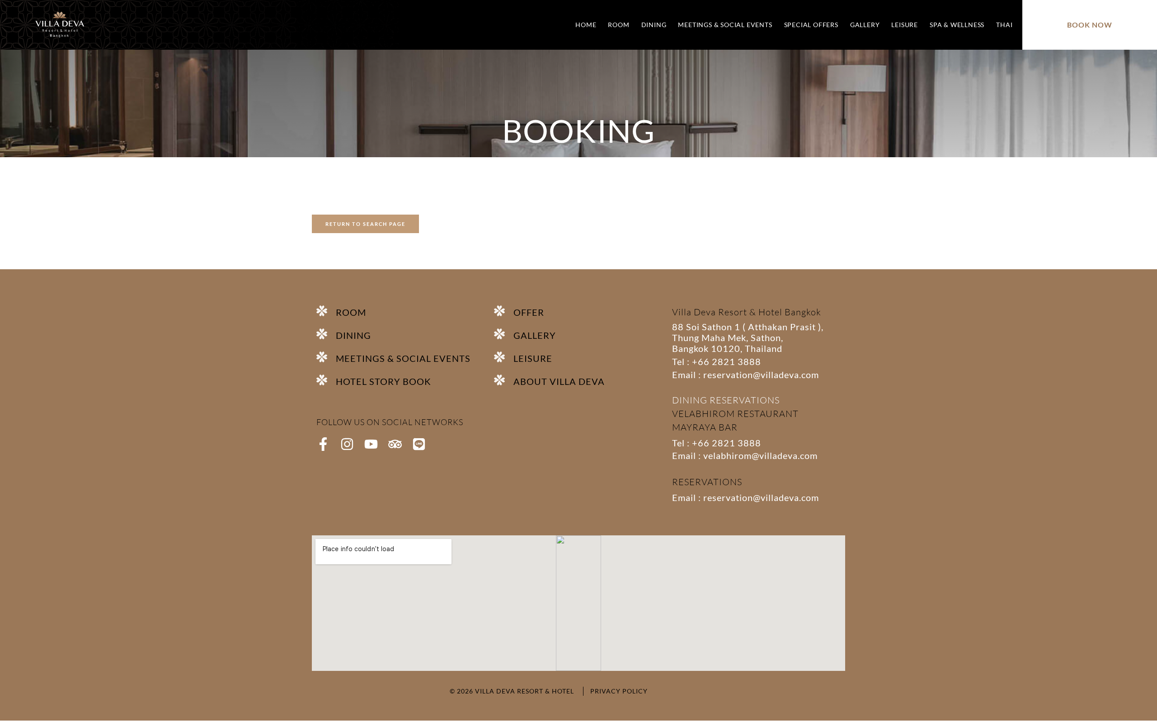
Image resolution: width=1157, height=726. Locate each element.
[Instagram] (347, 444)
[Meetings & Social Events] (326, 356)
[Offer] (503, 310)
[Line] (419, 444)
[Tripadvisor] (395, 444)
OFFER (528, 312)
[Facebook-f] (323, 444)
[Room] (326, 310)
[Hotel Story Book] (326, 380)
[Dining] (326, 333)
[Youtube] (371, 444)
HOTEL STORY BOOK (383, 381)
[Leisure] (503, 356)
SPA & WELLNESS (957, 24)
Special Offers (811, 24)
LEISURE (904, 24)
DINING (654, 24)
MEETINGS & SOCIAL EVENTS (725, 24)
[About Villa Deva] (503, 380)
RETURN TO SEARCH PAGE (365, 224)
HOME (585, 24)
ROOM (618, 24)
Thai (1004, 24)
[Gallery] (503, 333)
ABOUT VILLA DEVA (559, 381)
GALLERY (865, 24)
